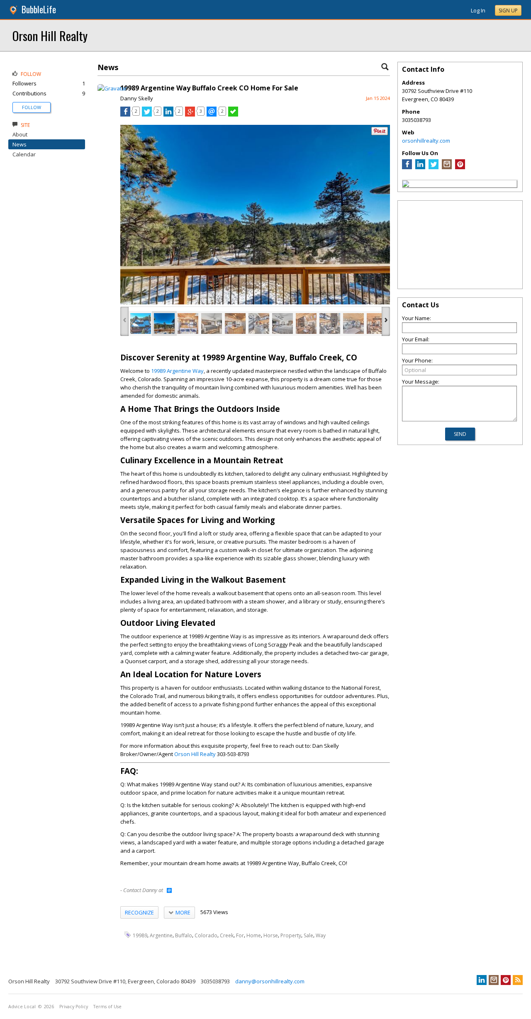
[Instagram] (447, 167)
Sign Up (508, 10)
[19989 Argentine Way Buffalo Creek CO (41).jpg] (211, 323)
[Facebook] (407, 167)
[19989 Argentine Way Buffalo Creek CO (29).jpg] (259, 323)
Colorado (206, 935)
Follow (31, 107)
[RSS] (518, 980)
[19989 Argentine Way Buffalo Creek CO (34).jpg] (377, 323)
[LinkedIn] (420, 167)
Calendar (24, 154)
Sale (308, 935)
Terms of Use (107, 1006)
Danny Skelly (136, 98)
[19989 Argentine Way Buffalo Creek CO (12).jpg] (140, 323)
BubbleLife (39, 9)
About (19, 134)
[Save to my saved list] (233, 114)
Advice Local (22, 1006)
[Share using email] (212, 114)
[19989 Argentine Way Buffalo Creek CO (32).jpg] (306, 323)
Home (253, 935)
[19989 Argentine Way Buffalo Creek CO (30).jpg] (330, 323)
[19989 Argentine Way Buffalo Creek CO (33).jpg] (353, 323)
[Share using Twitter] (147, 114)
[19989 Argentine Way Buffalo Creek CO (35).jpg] (188, 323)
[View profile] (112, 88)
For (240, 935)
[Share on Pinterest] (379, 133)
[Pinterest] (460, 167)
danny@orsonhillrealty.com (269, 981)
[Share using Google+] (190, 114)
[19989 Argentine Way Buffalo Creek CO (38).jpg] (235, 323)
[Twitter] (433, 167)
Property (290, 935)
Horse (270, 935)
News (19, 144)
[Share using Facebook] (125, 114)
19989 (140, 935)
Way (321, 935)
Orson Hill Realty (50, 35)
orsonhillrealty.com (426, 140)
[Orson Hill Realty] (405, 185)
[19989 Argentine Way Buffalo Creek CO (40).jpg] (164, 323)
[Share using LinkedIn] (168, 114)
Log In (478, 10)
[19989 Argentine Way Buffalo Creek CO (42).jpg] (282, 323)
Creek (227, 935)
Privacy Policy (73, 1006)
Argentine (161, 935)
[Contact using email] (169, 891)
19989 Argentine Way (177, 371)
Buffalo (183, 935)
